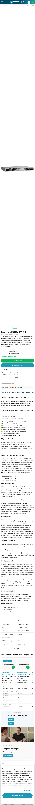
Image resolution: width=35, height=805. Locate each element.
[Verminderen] (2, 352)
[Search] (29, 2)
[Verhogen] (7, 352)
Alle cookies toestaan (17, 795)
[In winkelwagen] (13, 667)
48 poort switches (10, 6)
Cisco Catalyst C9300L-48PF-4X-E (26, 6)
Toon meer (17, 648)
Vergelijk (6, 369)
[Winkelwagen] (32, 2)
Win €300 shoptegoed (8, 383)
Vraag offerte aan (17, 365)
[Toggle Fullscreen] (32, 10)
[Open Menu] (1, 2)
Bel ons (11, 719)
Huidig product (7, 661)
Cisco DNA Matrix (5, 494)
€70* (16, 377)
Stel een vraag (8, 755)
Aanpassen (16, 801)
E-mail (10, 723)
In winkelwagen (17, 360)
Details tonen (26, 790)
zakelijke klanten (19, 373)
